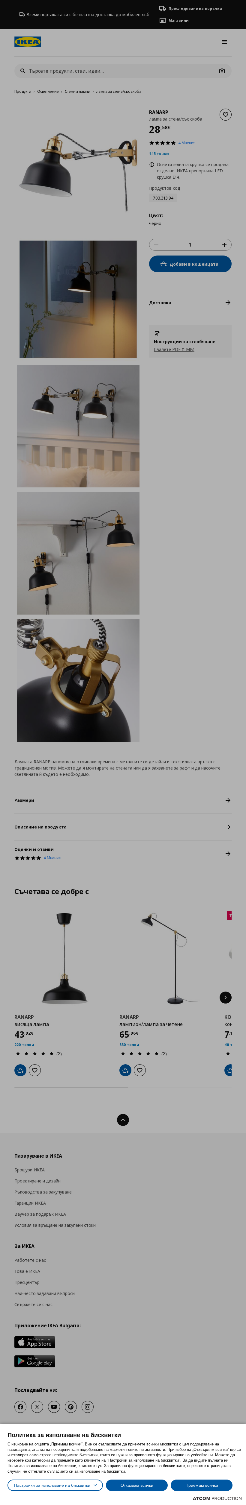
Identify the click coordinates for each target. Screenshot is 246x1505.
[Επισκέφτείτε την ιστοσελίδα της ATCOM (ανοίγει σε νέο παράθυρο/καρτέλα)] (217, 1498)
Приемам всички (201, 1485)
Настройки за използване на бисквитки (52, 1485)
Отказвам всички (137, 1485)
